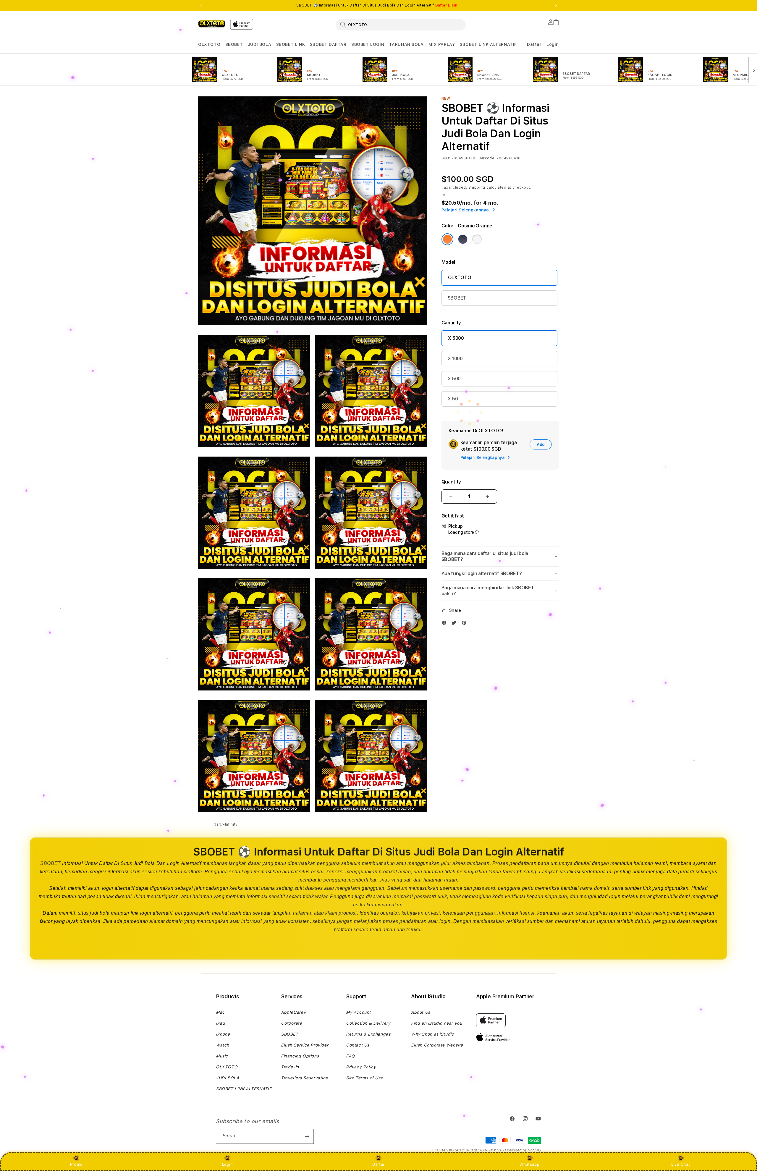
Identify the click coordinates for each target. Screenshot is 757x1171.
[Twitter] (455, 624)
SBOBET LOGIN (367, 44)
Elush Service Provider (304, 1045)
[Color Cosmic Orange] (447, 239)
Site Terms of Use (364, 1077)
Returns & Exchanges (368, 1034)
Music (222, 1056)
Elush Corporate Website (437, 1045)
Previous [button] (201, 5)
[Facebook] (445, 624)
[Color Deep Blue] (463, 239)
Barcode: (486, 158)
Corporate (291, 1023)
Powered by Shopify (524, 1150)
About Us (420, 1012)
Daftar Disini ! (448, 5)
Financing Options (300, 1056)
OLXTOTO (209, 44)
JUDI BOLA (259, 44)
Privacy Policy (361, 1067)
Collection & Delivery (368, 1023)
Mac (220, 1012)
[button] (209, 44)
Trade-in (290, 1067)
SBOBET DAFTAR (328, 44)
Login (227, 1164)
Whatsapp (529, 1164)
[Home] (211, 23)
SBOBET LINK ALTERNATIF (488, 44)
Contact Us (357, 1045)
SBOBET (234, 44)
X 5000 (456, 338)
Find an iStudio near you (436, 1023)
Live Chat (680, 1164)
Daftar (378, 1164)
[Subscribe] (306, 1136)
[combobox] (401, 24)
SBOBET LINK (290, 44)
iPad (220, 1023)
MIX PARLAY (441, 44)
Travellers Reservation (304, 1077)
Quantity (451, 482)
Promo (76, 1164)
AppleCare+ (293, 1012)
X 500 (454, 378)
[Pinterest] (465, 624)
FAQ (350, 1056)
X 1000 (455, 358)
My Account (358, 1012)
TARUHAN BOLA (406, 44)
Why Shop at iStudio (432, 1034)
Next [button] (556, 5)
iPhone (223, 1034)
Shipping (477, 187)
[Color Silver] (477, 239)
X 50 (453, 399)
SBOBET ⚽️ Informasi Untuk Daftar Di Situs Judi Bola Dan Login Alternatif (378, 5)
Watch (222, 1045)
